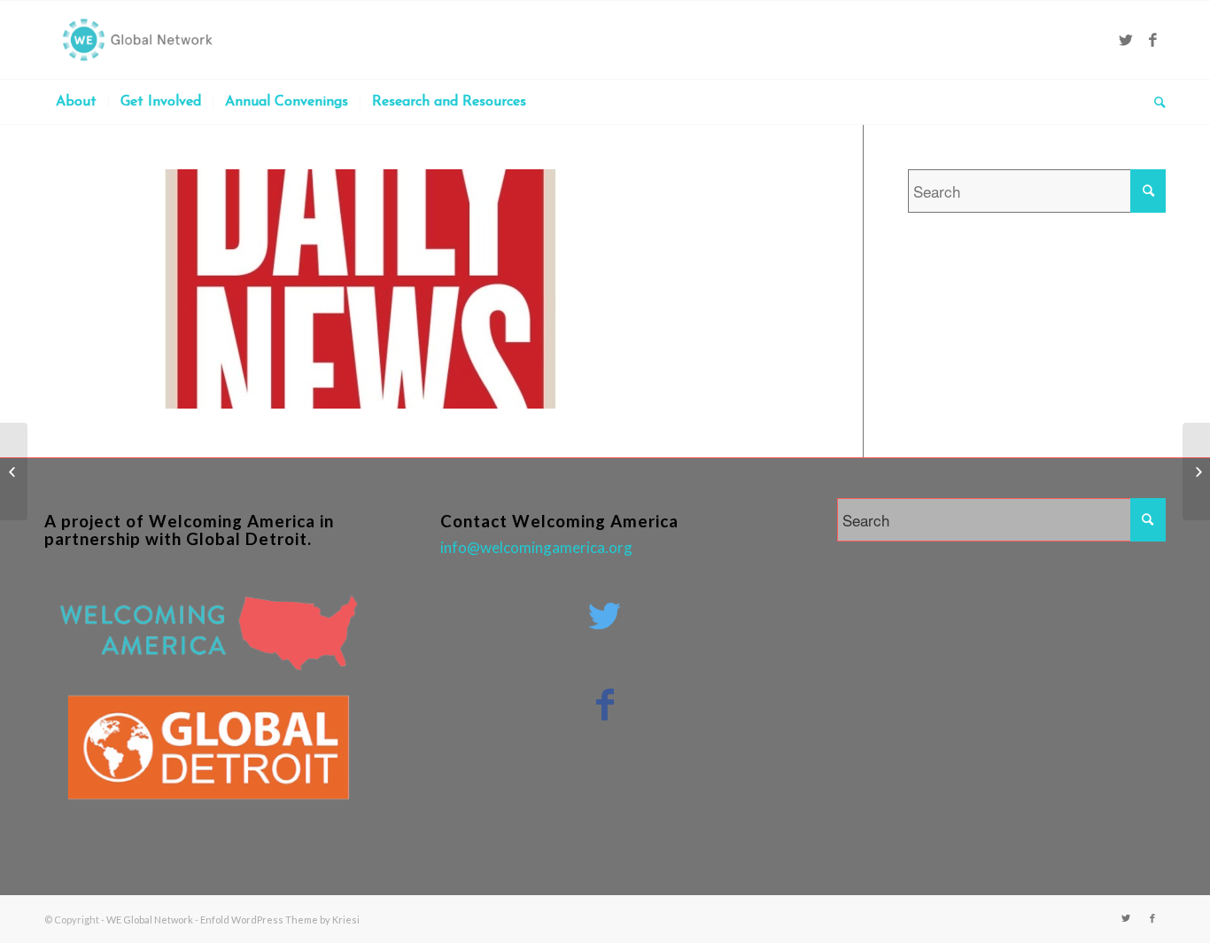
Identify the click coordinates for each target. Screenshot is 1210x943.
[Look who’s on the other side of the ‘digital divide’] (1196, 471)
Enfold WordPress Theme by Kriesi (280, 919)
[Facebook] (1152, 40)
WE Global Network (149, 919)
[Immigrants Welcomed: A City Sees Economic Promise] (13, 471)
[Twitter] (1126, 40)
